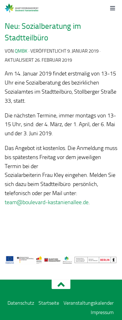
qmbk (21, 51)
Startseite (48, 303)
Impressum (102, 312)
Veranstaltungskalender (89, 303)
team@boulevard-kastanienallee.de (47, 202)
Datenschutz (21, 303)
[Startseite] (28, 8)
